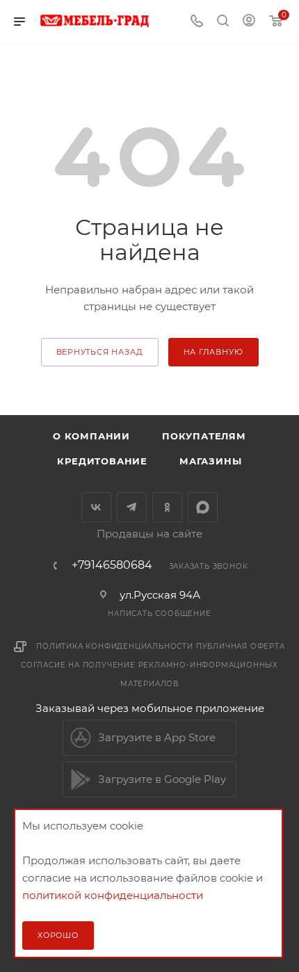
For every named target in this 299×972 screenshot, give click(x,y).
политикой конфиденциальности (112, 895)
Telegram (132, 507)
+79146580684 (112, 565)
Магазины (210, 461)
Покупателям (204, 436)
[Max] (203, 507)
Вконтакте (96, 507)
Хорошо (58, 935)
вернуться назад (99, 352)
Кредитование (102, 461)
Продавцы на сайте (149, 533)
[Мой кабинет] (249, 22)
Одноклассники (167, 507)
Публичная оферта (240, 646)
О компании (91, 436)
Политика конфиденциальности (114, 646)
